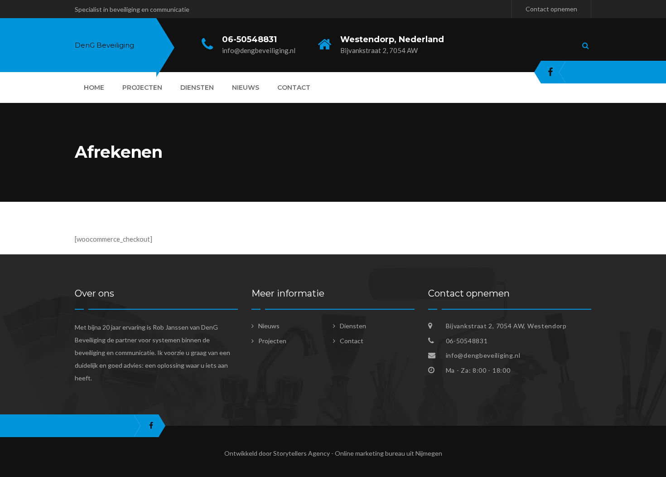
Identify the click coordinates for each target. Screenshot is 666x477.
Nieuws (245, 87)
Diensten (197, 87)
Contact (293, 87)
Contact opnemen (551, 9)
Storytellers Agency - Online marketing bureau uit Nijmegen (357, 453)
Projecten (142, 87)
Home (94, 87)
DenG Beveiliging (104, 45)
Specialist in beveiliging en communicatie (132, 9)
